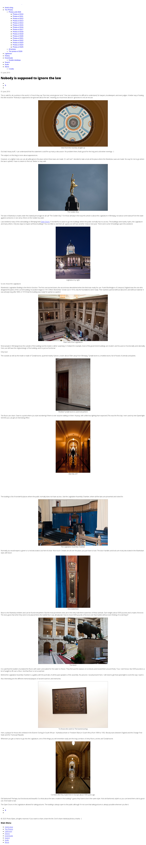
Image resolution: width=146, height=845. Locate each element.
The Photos (9, 10)
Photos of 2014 (18, 23)
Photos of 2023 (18, 42)
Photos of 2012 (18, 18)
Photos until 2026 (15, 12)
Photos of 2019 (18, 34)
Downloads (9, 58)
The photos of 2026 (15, 51)
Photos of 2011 (18, 16)
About (7, 67)
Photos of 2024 (18, 45)
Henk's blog (9, 7)
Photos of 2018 (18, 32)
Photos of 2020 (18, 36)
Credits (11, 69)
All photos (12, 49)
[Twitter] (5, 85)
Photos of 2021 (18, 38)
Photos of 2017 (18, 29)
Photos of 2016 (18, 27)
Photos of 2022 (18, 40)
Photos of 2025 (18, 47)
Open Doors (45, 222)
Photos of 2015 (18, 25)
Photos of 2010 (18, 14)
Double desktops (15, 60)
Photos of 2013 (18, 21)
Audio (7, 64)
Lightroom (8, 53)
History (7, 56)
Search (7, 62)
